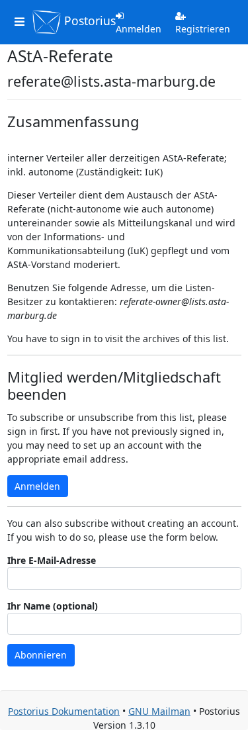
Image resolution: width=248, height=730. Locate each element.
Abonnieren (41, 655)
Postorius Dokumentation (64, 711)
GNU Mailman (159, 711)
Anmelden (138, 29)
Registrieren (202, 29)
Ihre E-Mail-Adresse (51, 560)
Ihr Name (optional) (52, 606)
